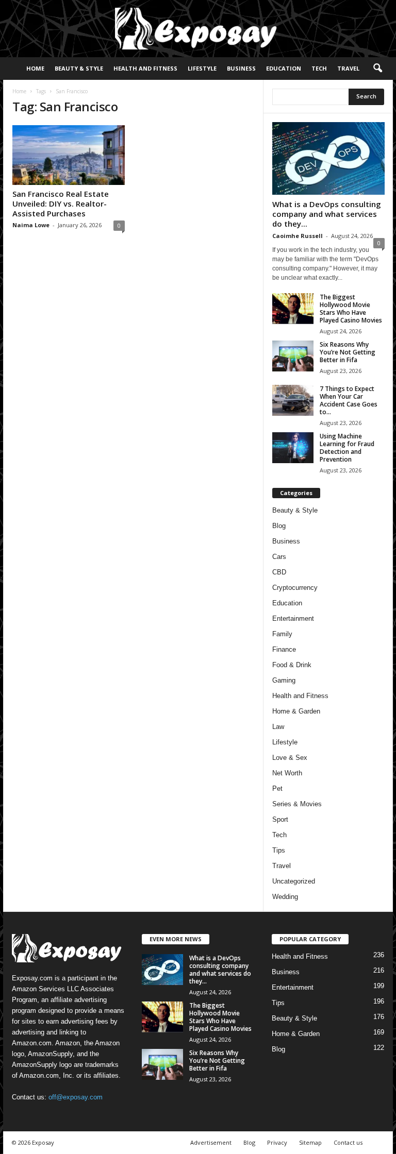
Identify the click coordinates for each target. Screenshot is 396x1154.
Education (283, 68)
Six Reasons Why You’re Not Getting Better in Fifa (347, 352)
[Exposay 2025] (198, 28)
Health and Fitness (145, 68)
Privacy (277, 1142)
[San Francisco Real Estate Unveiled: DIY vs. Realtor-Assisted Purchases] (68, 155)
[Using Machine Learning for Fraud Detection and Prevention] (293, 447)
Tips (278, 850)
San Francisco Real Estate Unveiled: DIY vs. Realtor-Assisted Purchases (60, 203)
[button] (377, 68)
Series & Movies (297, 804)
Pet (277, 788)
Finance (284, 649)
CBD (279, 572)
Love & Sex (289, 757)
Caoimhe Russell (297, 236)
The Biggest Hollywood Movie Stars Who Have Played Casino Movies (351, 309)
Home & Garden (296, 711)
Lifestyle (202, 68)
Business (241, 68)
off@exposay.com (75, 1097)
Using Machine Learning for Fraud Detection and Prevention (347, 448)
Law (278, 727)
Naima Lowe (31, 225)
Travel (348, 68)
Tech (319, 68)
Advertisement (211, 1142)
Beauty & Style (79, 68)
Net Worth (287, 773)
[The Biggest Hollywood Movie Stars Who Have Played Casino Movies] (293, 308)
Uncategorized (293, 881)
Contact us (348, 1142)
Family (282, 634)
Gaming (283, 680)
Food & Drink (291, 665)
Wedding (285, 897)
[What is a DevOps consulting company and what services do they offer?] (328, 158)
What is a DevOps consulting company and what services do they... (326, 214)
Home (35, 68)
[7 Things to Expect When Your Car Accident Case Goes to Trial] (293, 400)
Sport (280, 819)
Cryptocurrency (295, 587)
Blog (279, 526)
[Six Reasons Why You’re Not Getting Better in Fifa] (293, 356)
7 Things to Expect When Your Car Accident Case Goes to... (348, 400)
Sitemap (310, 1142)
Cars (279, 557)
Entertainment (293, 618)
